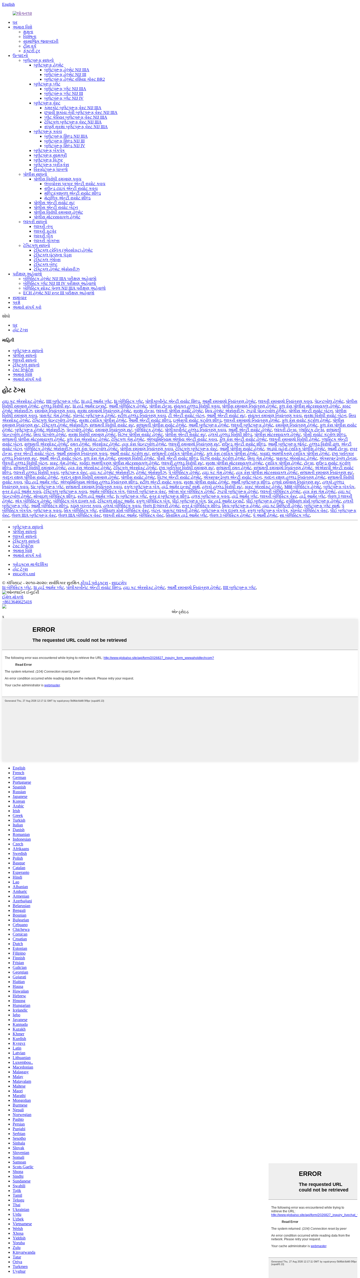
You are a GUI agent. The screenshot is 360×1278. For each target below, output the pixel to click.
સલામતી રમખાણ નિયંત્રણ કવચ (94, 487)
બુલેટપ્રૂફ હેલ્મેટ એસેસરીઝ (39, 430)
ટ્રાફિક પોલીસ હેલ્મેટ (283, 463)
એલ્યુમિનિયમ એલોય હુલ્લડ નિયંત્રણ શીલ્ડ (99, 482)
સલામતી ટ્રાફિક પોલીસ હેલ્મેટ (178, 453)
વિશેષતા (29, 36)
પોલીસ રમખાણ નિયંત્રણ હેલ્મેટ (249, 406)
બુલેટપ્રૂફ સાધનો (38, 60)
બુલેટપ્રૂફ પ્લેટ (47, 84)
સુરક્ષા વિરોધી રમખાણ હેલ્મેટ (92, 434)
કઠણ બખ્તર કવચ (85, 506)
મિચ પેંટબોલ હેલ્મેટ (49, 434)
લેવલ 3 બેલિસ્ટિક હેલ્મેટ (230, 515)
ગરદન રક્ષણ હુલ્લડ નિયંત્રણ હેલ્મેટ (294, 477)
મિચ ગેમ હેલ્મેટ (260, 458)
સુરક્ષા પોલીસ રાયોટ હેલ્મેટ (206, 482)
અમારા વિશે (22, 27)
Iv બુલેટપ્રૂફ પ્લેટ (131, 496)
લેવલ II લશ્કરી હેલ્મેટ (161, 506)
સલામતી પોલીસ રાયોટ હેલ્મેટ (161, 425)
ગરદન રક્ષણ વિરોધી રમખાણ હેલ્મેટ (89, 477)
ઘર (15, 22)
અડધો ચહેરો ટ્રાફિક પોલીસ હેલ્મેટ (295, 449)
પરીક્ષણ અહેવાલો (27, 274)
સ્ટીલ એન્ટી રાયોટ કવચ (161, 482)
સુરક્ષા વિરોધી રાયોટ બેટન (325, 415)
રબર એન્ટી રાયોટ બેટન (34, 453)
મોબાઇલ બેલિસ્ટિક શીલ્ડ (54, 496)
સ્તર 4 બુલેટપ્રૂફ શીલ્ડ (169, 496)
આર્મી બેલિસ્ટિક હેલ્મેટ (128, 406)
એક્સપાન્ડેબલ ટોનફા (338, 458)
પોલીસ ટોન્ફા (160, 406)
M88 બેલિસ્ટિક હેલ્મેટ (302, 487)
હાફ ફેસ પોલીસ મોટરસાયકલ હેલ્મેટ (267, 472)
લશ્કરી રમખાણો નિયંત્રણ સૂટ (194, 444)
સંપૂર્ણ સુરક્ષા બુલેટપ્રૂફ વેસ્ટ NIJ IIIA (76, 127)
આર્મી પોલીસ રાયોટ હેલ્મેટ (242, 449)
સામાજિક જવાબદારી (41, 41)
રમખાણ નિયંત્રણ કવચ (55, 411)
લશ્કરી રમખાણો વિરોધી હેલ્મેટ (294, 439)
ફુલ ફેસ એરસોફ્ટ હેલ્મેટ (88, 439)
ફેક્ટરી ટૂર (31, 51)
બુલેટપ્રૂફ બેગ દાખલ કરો (223, 510)
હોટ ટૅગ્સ (20, 330)
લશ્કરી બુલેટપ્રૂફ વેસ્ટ (146, 491)
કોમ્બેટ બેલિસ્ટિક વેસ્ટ (309, 510)
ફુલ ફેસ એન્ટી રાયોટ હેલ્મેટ (243, 439)
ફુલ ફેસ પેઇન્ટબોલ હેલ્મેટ (96, 449)
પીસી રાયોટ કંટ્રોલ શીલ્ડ (324, 434)
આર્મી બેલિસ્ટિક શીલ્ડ (49, 506)
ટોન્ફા (309, 463)
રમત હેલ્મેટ (80, 444)
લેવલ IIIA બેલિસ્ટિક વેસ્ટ (79, 515)
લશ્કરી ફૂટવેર (45, 231)
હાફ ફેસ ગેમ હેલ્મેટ (319, 491)
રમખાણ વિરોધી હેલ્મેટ (136, 458)
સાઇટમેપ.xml (24, 574)
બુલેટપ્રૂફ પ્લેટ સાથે (321, 506)
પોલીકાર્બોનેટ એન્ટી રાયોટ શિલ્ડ (172, 401)
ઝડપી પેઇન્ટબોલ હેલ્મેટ (266, 411)
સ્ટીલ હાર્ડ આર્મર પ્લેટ (95, 496)
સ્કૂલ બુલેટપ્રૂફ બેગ (141, 487)
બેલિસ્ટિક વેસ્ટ (151, 515)
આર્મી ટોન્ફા (337, 449)
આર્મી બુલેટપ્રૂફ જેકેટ (287, 444)
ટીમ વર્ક (29, 46)
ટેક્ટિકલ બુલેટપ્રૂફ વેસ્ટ (196, 449)
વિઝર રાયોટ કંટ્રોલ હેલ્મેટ (222, 458)
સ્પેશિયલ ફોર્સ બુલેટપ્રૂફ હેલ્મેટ (313, 501)
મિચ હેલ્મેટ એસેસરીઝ (224, 411)
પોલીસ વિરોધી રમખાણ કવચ (57, 179)
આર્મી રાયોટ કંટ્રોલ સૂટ (130, 453)
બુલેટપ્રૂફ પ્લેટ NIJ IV (64, 98)
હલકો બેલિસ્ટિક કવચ (122, 506)
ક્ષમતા (28, 32)
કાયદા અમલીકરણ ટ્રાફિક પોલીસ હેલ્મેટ (295, 453)
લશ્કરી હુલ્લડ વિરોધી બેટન (24, 463)
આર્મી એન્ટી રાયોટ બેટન (60, 458)
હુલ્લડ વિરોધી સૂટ (55, 406)
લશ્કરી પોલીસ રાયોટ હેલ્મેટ (179, 411)
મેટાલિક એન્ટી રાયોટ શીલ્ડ (67, 198)
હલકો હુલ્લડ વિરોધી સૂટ (222, 487)
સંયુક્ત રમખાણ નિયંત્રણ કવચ (275, 415)
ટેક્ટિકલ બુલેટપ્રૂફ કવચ (65, 491)
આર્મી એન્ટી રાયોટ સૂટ (226, 415)
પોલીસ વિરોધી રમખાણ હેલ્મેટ (58, 212)
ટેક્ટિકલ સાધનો (36, 245)
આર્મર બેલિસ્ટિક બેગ (107, 491)
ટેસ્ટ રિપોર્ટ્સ (23, 369)
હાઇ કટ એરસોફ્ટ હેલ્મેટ (23, 401)
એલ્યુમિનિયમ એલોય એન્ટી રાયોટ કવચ (182, 439)
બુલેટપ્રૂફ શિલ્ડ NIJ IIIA (66, 136)
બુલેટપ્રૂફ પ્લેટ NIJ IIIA (65, 89)
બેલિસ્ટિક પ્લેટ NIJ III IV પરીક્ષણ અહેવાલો (59, 283)
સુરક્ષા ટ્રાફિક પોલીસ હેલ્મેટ (103, 420)
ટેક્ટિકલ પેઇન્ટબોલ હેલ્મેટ (54, 420)
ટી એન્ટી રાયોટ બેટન (186, 415)
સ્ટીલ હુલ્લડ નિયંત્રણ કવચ (142, 415)
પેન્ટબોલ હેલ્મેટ (79, 430)
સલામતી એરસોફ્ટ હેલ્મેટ (46, 444)
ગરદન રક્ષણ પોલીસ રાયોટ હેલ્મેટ (30, 477)
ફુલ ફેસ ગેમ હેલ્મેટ (100, 458)
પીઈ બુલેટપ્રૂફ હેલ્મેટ (265, 501)
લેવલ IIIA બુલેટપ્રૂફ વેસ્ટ (34, 515)
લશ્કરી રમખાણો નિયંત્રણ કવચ (285, 401)
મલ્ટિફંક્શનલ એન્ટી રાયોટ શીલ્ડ (72, 193)
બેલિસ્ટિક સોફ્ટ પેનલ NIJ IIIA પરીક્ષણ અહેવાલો (64, 288)
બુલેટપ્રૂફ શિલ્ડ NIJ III (64, 141)
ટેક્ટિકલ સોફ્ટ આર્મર (116, 501)
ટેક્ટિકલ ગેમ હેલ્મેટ (127, 439)
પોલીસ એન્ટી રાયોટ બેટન (56, 207)
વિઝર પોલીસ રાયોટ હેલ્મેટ (140, 434)
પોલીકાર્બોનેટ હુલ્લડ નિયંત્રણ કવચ (195, 430)
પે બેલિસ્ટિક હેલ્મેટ (184, 472)
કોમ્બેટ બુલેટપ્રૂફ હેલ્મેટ (94, 415)
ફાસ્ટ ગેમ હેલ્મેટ (63, 463)
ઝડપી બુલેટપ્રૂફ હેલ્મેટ (237, 491)
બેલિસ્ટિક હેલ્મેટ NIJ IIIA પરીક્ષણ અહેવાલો (59, 278)
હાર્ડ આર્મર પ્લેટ (245, 496)
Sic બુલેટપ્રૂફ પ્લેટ (47, 487)
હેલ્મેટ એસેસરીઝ (151, 472)
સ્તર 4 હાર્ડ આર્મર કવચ (21, 491)
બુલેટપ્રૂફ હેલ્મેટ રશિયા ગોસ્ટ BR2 (74, 79)
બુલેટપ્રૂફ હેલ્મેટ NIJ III (65, 74)
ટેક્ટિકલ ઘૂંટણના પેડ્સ (53, 255)
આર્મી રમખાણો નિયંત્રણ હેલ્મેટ (229, 401)
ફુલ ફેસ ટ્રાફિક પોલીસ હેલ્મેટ (231, 453)
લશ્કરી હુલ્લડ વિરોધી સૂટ (182, 463)
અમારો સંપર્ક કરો (27, 307)
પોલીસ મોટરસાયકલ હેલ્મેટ (57, 217)
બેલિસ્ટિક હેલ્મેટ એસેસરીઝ (48, 449)
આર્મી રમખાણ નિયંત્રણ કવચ (82, 453)
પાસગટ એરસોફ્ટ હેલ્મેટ (296, 458)
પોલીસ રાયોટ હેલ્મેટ (138, 477)
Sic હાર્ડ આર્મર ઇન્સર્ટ (226, 501)
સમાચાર (20, 297)
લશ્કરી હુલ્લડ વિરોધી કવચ (36, 472)
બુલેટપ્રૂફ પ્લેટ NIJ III (63, 93)
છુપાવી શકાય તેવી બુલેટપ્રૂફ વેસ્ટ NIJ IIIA (81, 112)
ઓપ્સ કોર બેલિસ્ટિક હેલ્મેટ (191, 491)
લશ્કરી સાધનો (35, 221)
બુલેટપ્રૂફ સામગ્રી (50, 155)
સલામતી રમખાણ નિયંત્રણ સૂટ (326, 472)
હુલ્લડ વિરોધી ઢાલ (324, 444)
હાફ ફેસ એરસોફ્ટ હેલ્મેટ (89, 468)
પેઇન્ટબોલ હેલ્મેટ (329, 401)
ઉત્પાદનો (20, 55)
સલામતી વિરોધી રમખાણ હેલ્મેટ (39, 468)
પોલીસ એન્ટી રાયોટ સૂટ (54, 202)
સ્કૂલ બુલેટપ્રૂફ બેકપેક (267, 510)
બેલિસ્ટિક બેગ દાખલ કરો (74, 501)
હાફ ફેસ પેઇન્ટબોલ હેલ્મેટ (144, 444)
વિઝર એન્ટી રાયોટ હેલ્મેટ (179, 477)
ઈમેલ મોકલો (12, 597)
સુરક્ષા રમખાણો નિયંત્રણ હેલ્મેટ (104, 411)
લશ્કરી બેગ (43, 236)
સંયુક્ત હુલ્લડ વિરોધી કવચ (197, 406)
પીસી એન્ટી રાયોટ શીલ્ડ (177, 458)
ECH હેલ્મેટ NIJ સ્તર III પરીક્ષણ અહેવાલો (58, 293)
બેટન (155, 510)
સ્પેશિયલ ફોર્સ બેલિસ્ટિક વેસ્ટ (124, 510)
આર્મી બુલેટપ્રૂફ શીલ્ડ (250, 482)
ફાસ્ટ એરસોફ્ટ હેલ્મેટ (263, 487)
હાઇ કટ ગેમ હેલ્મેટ (218, 472)
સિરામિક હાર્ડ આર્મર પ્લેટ (186, 515)
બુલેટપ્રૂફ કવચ (48, 131)
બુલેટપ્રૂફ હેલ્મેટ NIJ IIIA (66, 70)
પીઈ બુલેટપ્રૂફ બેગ (189, 501)
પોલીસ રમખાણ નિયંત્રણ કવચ (146, 449)
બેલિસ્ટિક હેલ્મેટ (149, 430)
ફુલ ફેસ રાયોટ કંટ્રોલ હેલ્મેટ (306, 420)
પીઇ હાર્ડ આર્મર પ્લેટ (41, 482)
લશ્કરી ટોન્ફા (285, 430)
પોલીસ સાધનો (35, 174)
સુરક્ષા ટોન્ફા (143, 411)
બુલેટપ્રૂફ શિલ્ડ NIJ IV (64, 145)
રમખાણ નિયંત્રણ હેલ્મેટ (296, 425)
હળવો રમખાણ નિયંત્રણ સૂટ (296, 482)
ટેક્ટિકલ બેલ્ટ (45, 264)
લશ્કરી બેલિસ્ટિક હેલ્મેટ (280, 491)
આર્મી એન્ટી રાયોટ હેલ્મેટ (250, 430)
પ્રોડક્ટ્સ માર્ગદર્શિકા (30, 564)
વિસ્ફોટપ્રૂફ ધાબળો (51, 169)
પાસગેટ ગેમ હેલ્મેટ (55, 415)
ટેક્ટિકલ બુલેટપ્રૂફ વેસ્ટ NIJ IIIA (73, 122)
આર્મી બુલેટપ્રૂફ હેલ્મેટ (208, 425)
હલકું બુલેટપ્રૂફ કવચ (210, 496)
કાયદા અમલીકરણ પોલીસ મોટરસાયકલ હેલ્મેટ (119, 463)
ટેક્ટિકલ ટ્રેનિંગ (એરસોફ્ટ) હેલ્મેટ (63, 250)
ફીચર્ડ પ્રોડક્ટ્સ (94, 583)
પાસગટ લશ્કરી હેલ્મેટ (180, 510)
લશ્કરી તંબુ (43, 226)
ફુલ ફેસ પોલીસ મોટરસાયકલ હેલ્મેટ (309, 406)
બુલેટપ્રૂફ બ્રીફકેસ (51, 164)
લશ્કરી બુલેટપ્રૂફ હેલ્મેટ (252, 425)
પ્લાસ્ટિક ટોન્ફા (311, 430)
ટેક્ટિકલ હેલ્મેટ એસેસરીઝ (57, 269)
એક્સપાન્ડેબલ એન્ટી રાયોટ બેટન (232, 477)
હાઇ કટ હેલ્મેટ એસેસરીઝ (112, 472)
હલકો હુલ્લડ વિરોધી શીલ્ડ (230, 434)
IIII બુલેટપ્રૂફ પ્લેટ (62, 401)
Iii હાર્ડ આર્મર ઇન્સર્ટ (89, 406)
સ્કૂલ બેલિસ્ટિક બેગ (153, 501)
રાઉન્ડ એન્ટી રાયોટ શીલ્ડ (244, 444)
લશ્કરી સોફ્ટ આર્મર (120, 515)
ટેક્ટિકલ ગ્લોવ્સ (47, 259)
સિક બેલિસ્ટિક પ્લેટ (80, 510)
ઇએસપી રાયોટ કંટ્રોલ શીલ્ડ (197, 420)
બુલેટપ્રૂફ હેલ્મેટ (49, 65)
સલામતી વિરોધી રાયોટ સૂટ (112, 425)
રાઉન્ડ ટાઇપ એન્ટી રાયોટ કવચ (71, 188)
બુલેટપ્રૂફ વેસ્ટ (47, 103)
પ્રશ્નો (16, 302)
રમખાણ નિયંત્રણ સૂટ (114, 430)
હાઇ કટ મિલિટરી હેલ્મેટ (282, 506)
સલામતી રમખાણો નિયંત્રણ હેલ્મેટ (283, 468)
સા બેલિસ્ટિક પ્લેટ (295, 515)
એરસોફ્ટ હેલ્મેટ (106, 444)
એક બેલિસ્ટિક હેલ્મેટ (33, 501)
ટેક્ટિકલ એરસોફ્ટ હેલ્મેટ (135, 468)
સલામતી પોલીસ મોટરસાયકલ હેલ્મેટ (33, 439)
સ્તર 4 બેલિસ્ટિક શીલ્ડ (201, 506)
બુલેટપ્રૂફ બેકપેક (49, 150)
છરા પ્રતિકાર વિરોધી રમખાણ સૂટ (186, 468)
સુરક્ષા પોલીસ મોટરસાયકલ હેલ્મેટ (234, 463)
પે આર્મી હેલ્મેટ (265, 515)
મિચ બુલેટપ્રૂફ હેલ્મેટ (241, 506)
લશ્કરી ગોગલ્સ (47, 240)
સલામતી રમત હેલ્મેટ (233, 468)
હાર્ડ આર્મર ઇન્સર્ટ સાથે (181, 487)
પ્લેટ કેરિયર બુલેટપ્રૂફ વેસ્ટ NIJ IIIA (75, 117)
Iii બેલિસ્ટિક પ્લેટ (128, 401)
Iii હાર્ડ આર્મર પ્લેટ (96, 401)
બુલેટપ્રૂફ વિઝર (48, 160)
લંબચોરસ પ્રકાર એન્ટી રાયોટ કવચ (74, 183)
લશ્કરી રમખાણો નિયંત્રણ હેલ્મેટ (252, 420)
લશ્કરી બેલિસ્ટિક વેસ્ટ (278, 496)
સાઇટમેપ (119, 583)
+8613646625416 (17, 602)
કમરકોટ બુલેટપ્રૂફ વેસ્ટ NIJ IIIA (72, 108)
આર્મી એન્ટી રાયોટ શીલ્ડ (150, 420)
